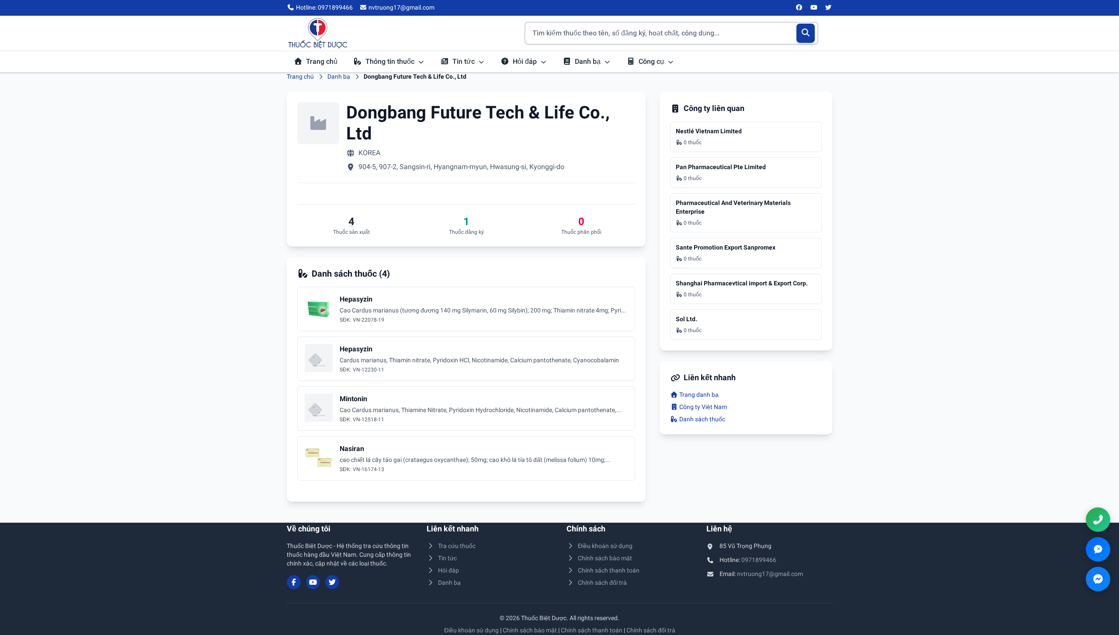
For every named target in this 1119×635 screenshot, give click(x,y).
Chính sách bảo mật (605, 558)
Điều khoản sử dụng (605, 545)
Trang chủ (321, 61)
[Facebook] (799, 7)
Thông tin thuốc (390, 61)
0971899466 (758, 559)
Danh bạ (588, 61)
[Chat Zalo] (1098, 549)
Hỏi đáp (526, 61)
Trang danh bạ (698, 394)
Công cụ (652, 61)
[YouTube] (814, 7)
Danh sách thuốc (701, 419)
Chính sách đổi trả (602, 582)
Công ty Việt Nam (702, 406)
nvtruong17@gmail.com (770, 573)
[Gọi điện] (1098, 519)
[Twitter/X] (829, 7)
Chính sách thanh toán (608, 570)
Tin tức (464, 61)
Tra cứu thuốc (457, 545)
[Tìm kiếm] (805, 33)
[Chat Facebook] (1098, 579)
